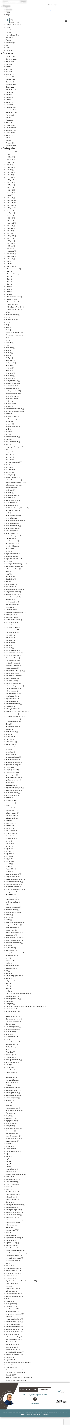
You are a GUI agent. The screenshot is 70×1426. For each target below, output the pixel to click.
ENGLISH (9, 739)
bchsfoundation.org (12, 500)
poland (8, 1103)
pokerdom (9, 1100)
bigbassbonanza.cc (12, 554)
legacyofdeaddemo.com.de (14, 889)
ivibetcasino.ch (10, 810)
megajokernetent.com (13, 925)
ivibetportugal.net (11, 818)
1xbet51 (8, 287)
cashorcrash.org (11, 622)
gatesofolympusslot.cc (13, 762)
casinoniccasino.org (12, 655)
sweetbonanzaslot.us (13, 1255)
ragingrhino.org (11, 1121)
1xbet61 (8, 289)
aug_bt (8, 449)
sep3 (7, 1161)
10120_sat (9, 172)
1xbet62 (8, 292)
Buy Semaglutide (11, 604)
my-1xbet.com (10, 948)
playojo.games (10, 1077)
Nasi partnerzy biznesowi (14, 953)
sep (7, 1154)
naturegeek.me (10, 955)
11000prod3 (10, 253)
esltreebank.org (11, 742)
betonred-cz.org (11, 518)
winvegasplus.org (11, 1344)
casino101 (9, 635)
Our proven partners (12, 1026)
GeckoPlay (9, 767)
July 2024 (9, 95)
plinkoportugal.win (12, 1098)
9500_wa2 (9, 360)
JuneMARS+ (10, 869)
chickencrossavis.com (13, 683)
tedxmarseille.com (12, 1260)
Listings (8, 32)
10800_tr (9, 238)
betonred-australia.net (13, 515)
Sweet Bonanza (11, 1248)
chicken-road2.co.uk (12, 678)
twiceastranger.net (12, 1288)
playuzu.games (11, 1082)
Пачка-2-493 (10, 1375)
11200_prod (10, 256)
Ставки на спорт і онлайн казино (16, 1380)
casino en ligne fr (11, 627)
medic (8, 920)
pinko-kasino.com (11, 1062)
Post (7, 1105)
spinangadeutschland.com (14, 1204)
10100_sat (9, 167)
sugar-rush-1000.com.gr (13, 1238)
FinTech (8, 749)
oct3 (7, 988)
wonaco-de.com (11, 1347)
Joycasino (9, 836)
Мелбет (8, 1365)
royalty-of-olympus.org (13, 1138)
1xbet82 (8, 294)
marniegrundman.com (13, 912)
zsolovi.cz (9, 1357)
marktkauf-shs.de (11, 910)
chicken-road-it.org (12, 673)
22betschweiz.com (12, 314)
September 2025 (11, 59)
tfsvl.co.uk (9, 1266)
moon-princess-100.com (13, 937)
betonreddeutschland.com (14, 520)
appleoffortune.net (12, 426)
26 (6, 322)
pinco (7, 1049)
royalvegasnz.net (11, 1141)
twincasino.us (10, 1291)
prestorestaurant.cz (12, 1108)
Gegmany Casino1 (12, 770)
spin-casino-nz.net (12, 1194)
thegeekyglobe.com (12, 1268)
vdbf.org (8, 1316)
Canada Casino (11, 609)
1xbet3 (8, 279)
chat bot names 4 (11, 668)
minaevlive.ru (10, 930)
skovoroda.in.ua (11, 1169)
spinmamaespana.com (13, 1220)
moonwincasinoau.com (13, 943)
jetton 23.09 (9, 823)
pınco (7, 1075)
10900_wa (9, 243)
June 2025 (9, 67)
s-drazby (8, 1143)
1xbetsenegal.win (11, 302)
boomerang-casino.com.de (14, 589)
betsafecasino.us (11, 543)
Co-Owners (9, 706)
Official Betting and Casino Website (17, 993)
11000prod (9, 248)
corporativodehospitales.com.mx (16, 711)
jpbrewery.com (10, 838)
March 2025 (9, 74)
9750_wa (9, 365)
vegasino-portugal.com (13, 1319)
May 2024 (9, 100)
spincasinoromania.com (13, 1212)
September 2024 (11, 89)
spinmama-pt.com (11, 1217)
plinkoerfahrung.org (12, 1090)
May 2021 (9, 140)
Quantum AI (9, 1118)
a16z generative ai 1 (12, 383)
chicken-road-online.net (13, 676)
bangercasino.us (11, 495)
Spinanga (9, 1202)
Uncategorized (10, 1309)
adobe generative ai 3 (13, 393)
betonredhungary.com (13, 528)
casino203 (9, 637)
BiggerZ (8, 561)
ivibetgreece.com (11, 813)
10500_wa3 (9, 208)
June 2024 (9, 97)
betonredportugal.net (12, 536)
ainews (8, 406)
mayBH (8, 915)
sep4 (7, 1164)
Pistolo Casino (10, 1072)
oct (7, 971)
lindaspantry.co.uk (11, 899)
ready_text (9, 1126)
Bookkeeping (10, 587)
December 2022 (11, 128)
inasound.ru (9, 800)
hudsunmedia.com (12, 793)
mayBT (8, 917)
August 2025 (10, 61)
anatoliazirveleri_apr (12, 419)
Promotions (9, 1113)
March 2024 (9, 105)
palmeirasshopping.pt (13, 1029)
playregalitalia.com (12, 1080)
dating (8, 724)
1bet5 (7, 264)
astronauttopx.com (12, 437)
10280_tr (9, 187)
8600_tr (8, 350)
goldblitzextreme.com (13, 777)
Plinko (8, 1085)
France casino (10, 754)
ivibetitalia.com (10, 815)
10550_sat (9, 218)
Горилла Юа (9, 1360)
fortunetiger (9, 752)
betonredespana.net (12, 523)
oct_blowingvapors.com (13, 976)
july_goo (8, 851)
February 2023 (10, 125)
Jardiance (9, 821)
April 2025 (9, 72)
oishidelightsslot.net (12, 999)
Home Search (10, 30)
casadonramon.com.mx (13, 620)
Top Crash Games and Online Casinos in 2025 (21, 1281)
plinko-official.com (12, 1088)
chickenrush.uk (11, 691)
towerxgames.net (11, 1283)
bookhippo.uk (10, 584)
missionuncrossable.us (13, 932)
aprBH (8, 429)
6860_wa (9, 342)
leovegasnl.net (10, 892)
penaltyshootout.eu (12, 1042)
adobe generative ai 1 (13, 391)
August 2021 (10, 135)
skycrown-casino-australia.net (15, 1174)
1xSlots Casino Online (13, 309)
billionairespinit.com (12, 569)
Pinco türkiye (10, 1057)
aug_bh (8, 444)
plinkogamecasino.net (13, 1095)
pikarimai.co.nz (10, 1044)
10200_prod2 (10, 180)
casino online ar (11, 632)
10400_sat (9, 198)
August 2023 (10, 115)
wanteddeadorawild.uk (13, 1327)
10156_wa (9, 177)
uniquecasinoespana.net (14, 1314)
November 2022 (11, 130)
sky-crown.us (10, 1171)
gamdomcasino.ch (12, 759)
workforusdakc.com (12, 1349)
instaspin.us (10, 803)
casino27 (9, 648)
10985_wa (9, 246)
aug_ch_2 (9, 454)
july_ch (8, 848)
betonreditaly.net (11, 531)
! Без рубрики (10, 152)
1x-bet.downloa (11, 266)
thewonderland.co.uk (12, 1271)
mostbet (8, 945)
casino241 (9, 640)
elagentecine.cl (11, 732)
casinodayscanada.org (13, 653)
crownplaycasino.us (12, 719)
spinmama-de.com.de (13, 1215)
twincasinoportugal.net (13, 1296)
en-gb (8, 734)
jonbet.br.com (10, 833)
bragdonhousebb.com (13, 592)
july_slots (9, 861)
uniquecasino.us (11, 1311)
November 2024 (11, 84)
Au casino (9, 439)
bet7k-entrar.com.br (12, 510)
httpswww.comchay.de (13, 790)
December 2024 (11, 82)
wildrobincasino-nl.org (13, 1337)
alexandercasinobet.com (14, 409)
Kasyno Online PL (12, 876)
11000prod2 (10, 251)
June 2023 (9, 120)
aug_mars (9, 457)
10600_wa (9, 228)
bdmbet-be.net (10, 503)
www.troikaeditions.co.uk (14, 1352)
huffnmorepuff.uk (11, 795)
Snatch (8, 1187)
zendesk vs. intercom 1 (13, 1355)
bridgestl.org (10, 599)
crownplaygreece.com (13, 721)
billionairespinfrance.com (14, 566)
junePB (8, 871)
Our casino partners (12, 1021)
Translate (55, 10)
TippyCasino (10, 1278)
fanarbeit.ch (9, 747)
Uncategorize (10, 1306)
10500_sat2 (9, 203)
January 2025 (10, 79)
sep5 (7, 1166)
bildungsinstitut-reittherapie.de (15, 564)
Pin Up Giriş (9, 1047)
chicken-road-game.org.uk (14, 670)
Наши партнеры (11, 1367)
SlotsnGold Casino (12, 1184)
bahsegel (9, 492)
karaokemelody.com (12, 874)
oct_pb (8, 978)
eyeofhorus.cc (10, 744)
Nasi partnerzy (10, 950)
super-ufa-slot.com (12, 1245)
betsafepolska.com (12, 546)
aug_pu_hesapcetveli (13, 462)
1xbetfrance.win (11, 299)
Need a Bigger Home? (13, 35)
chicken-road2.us (11, 681)
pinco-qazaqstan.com (13, 1060)
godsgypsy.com (11, 775)
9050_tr (8, 353)
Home (8, 27)
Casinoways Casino (12, 658)
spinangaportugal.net (13, 1210)
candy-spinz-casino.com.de (14, 612)
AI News (8, 401)
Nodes (8, 963)
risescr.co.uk (10, 1131)
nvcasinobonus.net (12, 965)
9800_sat (9, 370)
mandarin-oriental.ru (12, 907)
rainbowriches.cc (11, 1123)
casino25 (9, 645)
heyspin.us (9, 782)
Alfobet (8, 414)
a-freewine (9, 378)
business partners (11, 602)
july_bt (8, 841)
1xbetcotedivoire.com (13, 297)
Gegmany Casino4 (12, 772)
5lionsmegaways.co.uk (13, 335)
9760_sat (9, 368)
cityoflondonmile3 (11, 696)
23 (6, 317)
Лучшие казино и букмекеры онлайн (17, 1362)
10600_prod (10, 223)
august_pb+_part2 (12, 477)
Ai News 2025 (10, 403)
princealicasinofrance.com (14, 1110)
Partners (8, 1039)
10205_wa (9, 185)
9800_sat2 (9, 373)
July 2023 (9, 117)
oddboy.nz (9, 991)
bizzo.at (8, 571)
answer (8, 421)
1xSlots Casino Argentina (14, 307)
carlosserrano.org (11, 617)
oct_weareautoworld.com (14, 981)
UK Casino (9, 1301)
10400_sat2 (9, 200)
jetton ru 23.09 (10, 831)
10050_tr (9, 162)
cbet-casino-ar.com (12, 663)
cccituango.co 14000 (12, 665)
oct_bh (8, 973)
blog (7, 574)
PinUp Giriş (9, 1070)
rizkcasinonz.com (11, 1133)
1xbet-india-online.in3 (13, 269)
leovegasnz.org (11, 894)
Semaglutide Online (12, 1151)
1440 (7, 261)
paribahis (9, 1034)
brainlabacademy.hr (12, 597)
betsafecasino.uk (11, 541)
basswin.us (9, 498)
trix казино (9, 1286)
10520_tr (9, 215)
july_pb (8, 856)
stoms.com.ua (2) (11, 1230)
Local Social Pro (36, 1414)
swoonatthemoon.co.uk (13, 1258)
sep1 (7, 1156)
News (8, 960)
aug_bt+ (8, 452)
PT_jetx (8, 1115)
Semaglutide (10, 1149)
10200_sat (9, 182)
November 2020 (11, 145)
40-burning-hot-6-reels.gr (14, 332)
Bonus (8, 581)
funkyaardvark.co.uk (12, 757)
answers (8, 424)
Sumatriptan (10, 1240)
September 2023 (11, 112)
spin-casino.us (10, 1197)
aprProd (8, 431)
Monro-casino (10, 935)
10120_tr (9, 175)
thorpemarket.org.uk (12, 1273)
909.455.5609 (7, 2)
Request (8, 40)
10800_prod (10, 236)
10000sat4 (9, 157)
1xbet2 (8, 276)
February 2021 (10, 143)
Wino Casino (10, 1342)
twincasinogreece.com (13, 1293)
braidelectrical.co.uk (12, 594)
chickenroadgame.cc (12, 688)
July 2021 (9, 138)
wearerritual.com (11, 1334)
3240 (7, 327)
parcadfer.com (10, 1032)
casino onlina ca (11, 630)
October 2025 (10, 56)
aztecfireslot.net (11, 487)
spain (7, 1189)
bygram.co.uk (10, 607)
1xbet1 (8, 271)
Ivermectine (9, 808)
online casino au (11, 1011)
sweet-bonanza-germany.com (15, 1250)
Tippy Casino (10, 1276)
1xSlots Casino (11, 304)
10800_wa (9, 241)
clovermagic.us (11, 701)
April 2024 (9, 102)
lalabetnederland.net (12, 887)
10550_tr (9, 220)
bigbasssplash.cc (11, 556)
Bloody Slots (10, 576)
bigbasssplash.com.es (13, 559)
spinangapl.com (11, 1207)
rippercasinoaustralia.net (14, 1128)
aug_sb (8, 467)
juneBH (8, 864)
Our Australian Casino (13, 1019)
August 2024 (10, 92)
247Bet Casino (10, 320)
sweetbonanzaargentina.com (15, 1253)
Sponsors (9, 1227)
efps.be (8, 729)
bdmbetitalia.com (11, 505)
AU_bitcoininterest (12, 442)
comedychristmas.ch (12, 709)
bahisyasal (9, 490)
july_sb (8, 859)
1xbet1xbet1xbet (11, 274)
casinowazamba (11, 660)
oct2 (7, 986)
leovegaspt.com (11, 897)
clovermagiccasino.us (13, 704)
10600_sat (9, 225)
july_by (8, 846)
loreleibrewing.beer (12, 902)
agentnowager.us (11, 398)
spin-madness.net (11, 1199)
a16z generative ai (12, 381)
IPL (7, 805)
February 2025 (10, 77)
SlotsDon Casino (11, 1182)
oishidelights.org (11, 996)
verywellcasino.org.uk (13, 1324)
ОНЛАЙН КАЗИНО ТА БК (14, 1372)
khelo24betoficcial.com (13, 882)
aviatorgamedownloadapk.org (15, 482)
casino (8, 625)
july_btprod (9, 843)
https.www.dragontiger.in (14, 787)
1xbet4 (8, 284)
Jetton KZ (9, 826)
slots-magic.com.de (12, 1179)
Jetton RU (9, 828)
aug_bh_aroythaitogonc (13, 447)
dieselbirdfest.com (12, 726)
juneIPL (8, 866)
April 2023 (9, 123)
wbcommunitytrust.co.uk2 (14, 1332)
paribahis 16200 (11, 1037)
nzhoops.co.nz (10, 968)
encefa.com (9, 737)
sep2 (7, 1159)
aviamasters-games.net (13, 480)
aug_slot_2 (9, 472)
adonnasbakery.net (12, 396)
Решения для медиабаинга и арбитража (18, 1377)
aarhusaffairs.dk (11, 386)
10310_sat (9, 192)
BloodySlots (10, 579)
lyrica (7, 904)
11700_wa (9, 259)
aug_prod (9, 459)
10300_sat (9, 190)
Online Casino (10, 1009)
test (7, 1263)
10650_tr (9, 231)
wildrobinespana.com (13, 1339)
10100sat (9, 170)
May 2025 (9, 69)
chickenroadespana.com (14, 686)
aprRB (8, 434)
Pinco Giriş (9, 1052)
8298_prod (9, 348)
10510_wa (9, 213)
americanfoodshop (12, 416)
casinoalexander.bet (12, 650)
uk (6, 1299)
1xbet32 (8, 281)
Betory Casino (10, 538)
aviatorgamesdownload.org (14, 485)
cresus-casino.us (11, 714)
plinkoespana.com (12, 1093)
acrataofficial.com (11, 388)
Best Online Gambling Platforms (16, 508)
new (7, 958)
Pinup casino (10, 1067)
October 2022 (10, 133)
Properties (9, 37)
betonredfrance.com (12, 526)
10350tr (8, 195)
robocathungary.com (12, 1136)
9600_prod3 (10, 363)
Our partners (10, 1024)
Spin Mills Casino (11, 1192)
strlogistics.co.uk (11, 1235)
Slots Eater (9, 1177)
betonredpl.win (10, 533)
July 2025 (9, 64)
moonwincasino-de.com (13, 940)
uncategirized (10, 1304)
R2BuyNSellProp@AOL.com (28, 2)
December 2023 (11, 107)
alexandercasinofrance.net (14, 411)
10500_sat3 (9, 205)
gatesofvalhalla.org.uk (13, 765)
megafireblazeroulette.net (14, 922)
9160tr (8, 355)
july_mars (9, 854)
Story (7, 1232)
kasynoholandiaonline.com (14, 879)
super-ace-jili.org (11, 1243)
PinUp (8, 1065)
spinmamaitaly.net (11, 1225)
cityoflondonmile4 (11, 698)
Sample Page (10, 43)
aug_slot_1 (9, 470)
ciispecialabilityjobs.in (13, 693)
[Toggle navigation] (66, 21)
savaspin (9, 1146)
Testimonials (10, 50)
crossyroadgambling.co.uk (14, 716)
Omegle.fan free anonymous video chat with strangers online (25, 1006)
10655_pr (9, 233)
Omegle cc (9, 1004)
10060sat (9, 164)
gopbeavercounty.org (12, 780)
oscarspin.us (10, 1014)
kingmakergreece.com (13, 884)
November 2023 (11, 110)
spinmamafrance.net (12, 1222)
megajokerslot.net (11, 927)
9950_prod (9, 376)
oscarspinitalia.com (12, 1016)
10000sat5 (9, 159)
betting (8, 551)
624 (7, 340)
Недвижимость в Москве (13, 1370)
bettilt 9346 (9, 548)
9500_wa (9, 358)
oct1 (7, 983)
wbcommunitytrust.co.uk (13, 1329)
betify (7, 513)
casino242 (9, 643)
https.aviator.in (10, 785)
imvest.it (8, 798)
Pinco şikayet (10, 1054)
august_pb (9, 475)
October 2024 (10, 87)
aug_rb (8, 465)
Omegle (8, 1001)
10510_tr (9, 210)
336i (7, 330)
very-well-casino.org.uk (13, 1321)
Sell (7, 45)
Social (8, 48)
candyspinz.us (10, 615)
